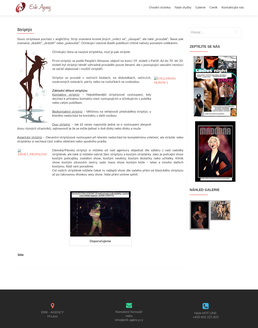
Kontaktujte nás (233, 7)
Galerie (200, 7)
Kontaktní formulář (129, 311)
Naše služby (183, 7)
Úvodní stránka (160, 7)
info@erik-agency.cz (129, 320)
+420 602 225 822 (206, 317)
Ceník (213, 7)
